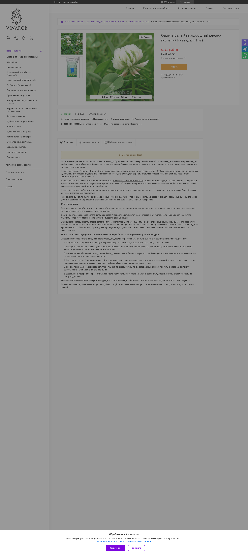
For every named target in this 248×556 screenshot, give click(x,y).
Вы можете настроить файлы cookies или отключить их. (123, 541)
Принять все (115, 548)
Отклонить (136, 548)
